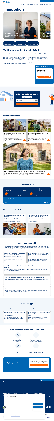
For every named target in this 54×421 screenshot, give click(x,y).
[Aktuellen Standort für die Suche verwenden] (33, 100)
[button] (44, 77)
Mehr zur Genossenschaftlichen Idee (33, 387)
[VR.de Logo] (7, 2)
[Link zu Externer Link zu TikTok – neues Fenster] (45, 407)
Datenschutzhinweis (14, 416)
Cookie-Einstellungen (38, 409)
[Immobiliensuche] (35, 36)
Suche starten (27, 103)
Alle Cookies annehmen (38, 404)
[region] (24, 406)
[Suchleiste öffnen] (4, 4)
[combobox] (24, 100)
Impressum (18, 416)
